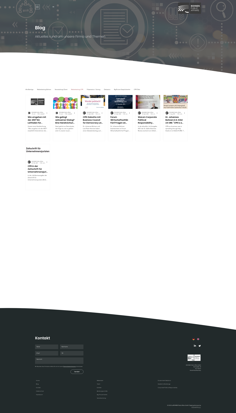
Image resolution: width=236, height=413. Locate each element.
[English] (198, 339)
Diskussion (107, 89)
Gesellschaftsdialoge (164, 384)
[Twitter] (199, 346)
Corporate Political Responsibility (167, 387)
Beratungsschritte (102, 391)
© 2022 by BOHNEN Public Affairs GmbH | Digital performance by (184, 405)
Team (98, 384)
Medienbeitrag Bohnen (44, 89)
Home (38, 380)
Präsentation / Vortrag (93, 89)
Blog (37, 384)
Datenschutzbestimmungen (69, 366)
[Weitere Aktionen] (47, 113)
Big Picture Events (102, 394)
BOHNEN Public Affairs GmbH (193, 365)
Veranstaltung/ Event (61, 89)
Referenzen (100, 380)
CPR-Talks (137, 89)
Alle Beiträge (29, 89)
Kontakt (38, 387)
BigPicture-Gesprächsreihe (122, 89)
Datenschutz (40, 391)
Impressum (39, 394)
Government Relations (164, 380)
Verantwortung (101, 398)
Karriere (99, 387)
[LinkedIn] (195, 346)
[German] (193, 339)
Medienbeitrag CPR (77, 89)
